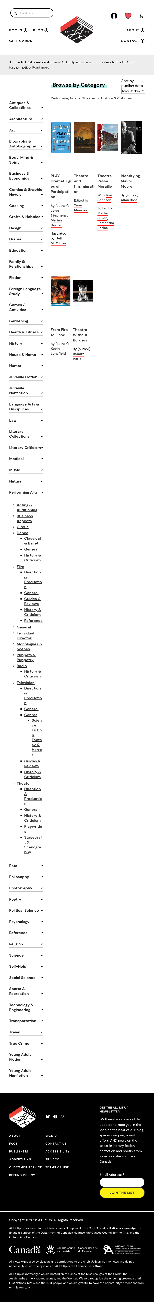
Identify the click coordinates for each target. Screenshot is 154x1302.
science (16, 955)
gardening (18, 321)
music (14, 469)
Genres (30, 714)
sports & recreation (19, 991)
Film (20, 566)
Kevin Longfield (58, 351)
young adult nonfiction (20, 1073)
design (15, 228)
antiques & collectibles (20, 105)
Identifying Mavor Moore (130, 181)
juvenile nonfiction (18, 390)
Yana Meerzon (81, 207)
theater (89, 98)
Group (99, 1266)
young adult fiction (20, 1057)
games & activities (17, 307)
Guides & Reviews (32, 601)
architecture (20, 118)
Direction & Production (33, 579)
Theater (24, 783)
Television (26, 682)
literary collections (19, 434)
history (15, 343)
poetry (15, 899)
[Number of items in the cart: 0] (141, 17)
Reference (33, 620)
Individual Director (25, 635)
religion (16, 944)
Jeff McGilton (58, 240)
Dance (22, 532)
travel (14, 1032)
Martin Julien (102, 215)
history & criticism (116, 98)
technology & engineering (21, 1007)
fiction (15, 277)
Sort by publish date (132, 83)
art (12, 130)
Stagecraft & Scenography (33, 844)
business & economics (19, 176)
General (31, 549)
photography (20, 888)
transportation (22, 1020)
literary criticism (25, 447)
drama (15, 239)
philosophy (19, 876)
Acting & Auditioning (27, 507)
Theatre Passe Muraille (104, 181)
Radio (22, 665)
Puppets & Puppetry (26, 657)
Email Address (112, 1175)
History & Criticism (32, 558)
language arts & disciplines (24, 407)
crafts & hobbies (24, 216)
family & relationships (21, 264)
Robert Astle (78, 356)
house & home (22, 354)
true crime (19, 1043)
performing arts (23, 492)
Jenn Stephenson (61, 213)
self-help (17, 966)
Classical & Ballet (32, 541)
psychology (19, 921)
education (18, 250)
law (13, 420)
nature (15, 481)
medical (16, 458)
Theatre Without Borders (80, 335)
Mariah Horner (56, 222)
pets (13, 865)
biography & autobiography (22, 144)
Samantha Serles (105, 225)
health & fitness (24, 332)
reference (18, 932)
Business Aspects (25, 518)
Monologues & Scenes (29, 646)
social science (22, 977)
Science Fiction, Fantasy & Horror (37, 737)
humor (15, 365)
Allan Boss (129, 200)
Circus (23, 526)
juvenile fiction (23, 377)
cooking (16, 205)
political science (24, 910)
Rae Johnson (104, 197)
